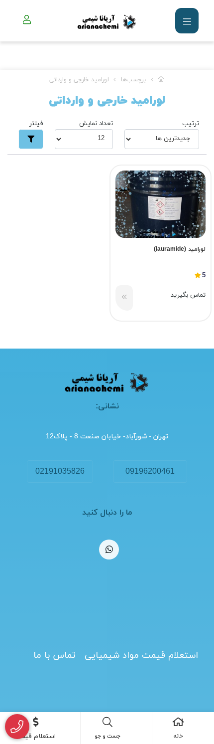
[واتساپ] (109, 549)
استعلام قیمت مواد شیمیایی (141, 655)
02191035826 (60, 471)
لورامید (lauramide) (180, 249)
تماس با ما (54, 655)
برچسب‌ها (133, 80)
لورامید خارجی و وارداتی (79, 80)
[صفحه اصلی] (161, 80)
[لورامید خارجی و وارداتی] (107, 382)
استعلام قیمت (35, 736)
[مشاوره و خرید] (17, 727)
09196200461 (150, 471)
